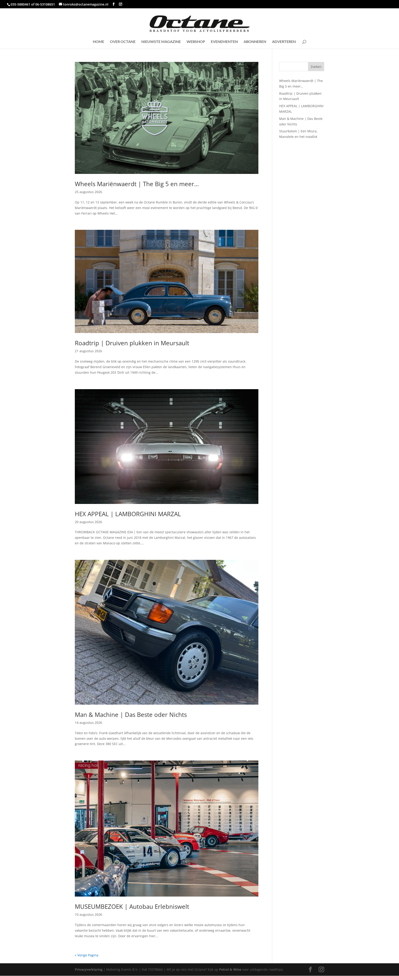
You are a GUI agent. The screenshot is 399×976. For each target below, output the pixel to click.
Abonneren (255, 42)
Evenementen (224, 42)
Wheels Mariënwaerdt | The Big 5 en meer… (137, 184)
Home (98, 42)
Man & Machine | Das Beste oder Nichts (131, 714)
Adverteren (284, 42)
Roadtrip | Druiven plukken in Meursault (132, 343)
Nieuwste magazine (161, 42)
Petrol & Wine (230, 969)
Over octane (123, 42)
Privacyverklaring (89, 969)
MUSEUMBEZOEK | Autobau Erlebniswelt (132, 906)
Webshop (196, 42)
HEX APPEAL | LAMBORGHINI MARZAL (128, 514)
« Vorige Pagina (86, 955)
